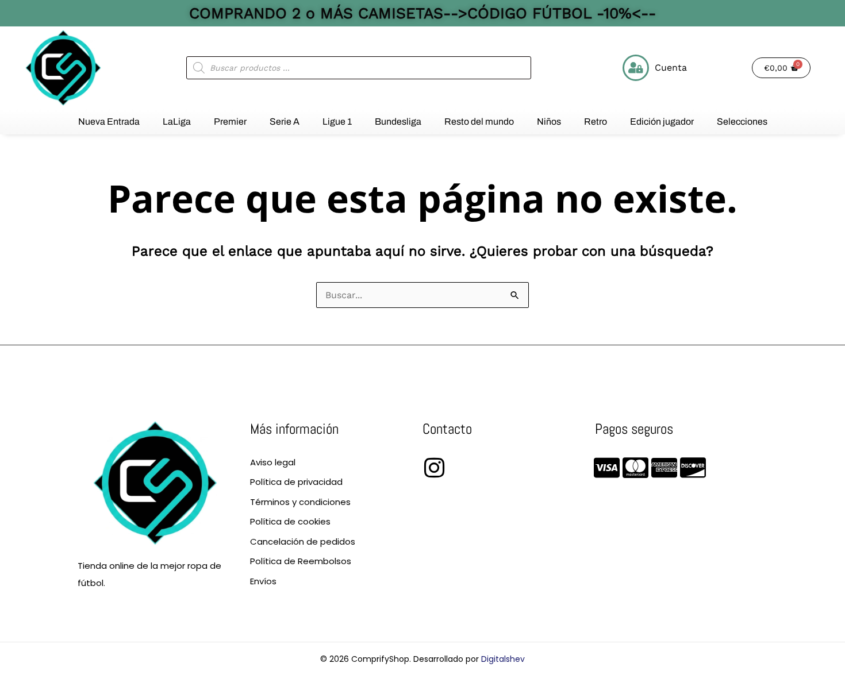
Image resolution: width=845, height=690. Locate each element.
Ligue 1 (337, 121)
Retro (595, 121)
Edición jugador (662, 121)
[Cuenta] (636, 68)
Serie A (284, 121)
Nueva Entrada (109, 121)
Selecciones (742, 121)
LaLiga (177, 121)
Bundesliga (398, 121)
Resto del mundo (479, 121)
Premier (230, 121)
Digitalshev (503, 659)
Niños (549, 121)
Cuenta (671, 67)
